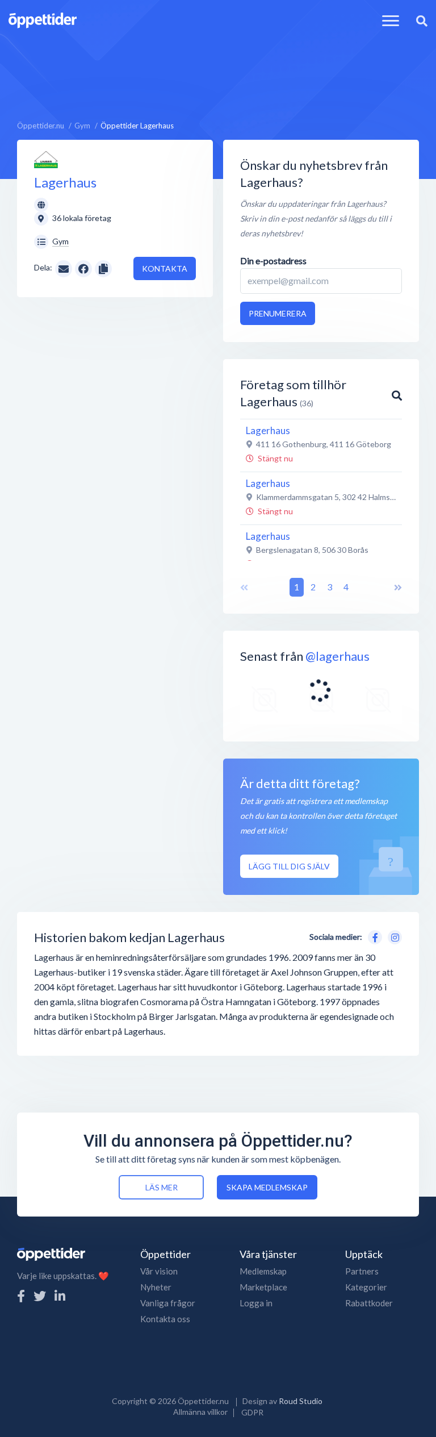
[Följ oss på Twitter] (39, 1295)
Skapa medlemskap (267, 1187)
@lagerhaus (337, 656)
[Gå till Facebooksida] (373, 936)
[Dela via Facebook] (83, 268)
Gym (60, 241)
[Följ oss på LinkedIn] (59, 1295)
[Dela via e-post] (63, 267)
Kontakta (164, 268)
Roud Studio (300, 1401)
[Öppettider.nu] (43, 19)
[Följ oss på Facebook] (21, 1295)
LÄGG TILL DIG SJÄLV (289, 866)
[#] (264, 700)
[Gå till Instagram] (393, 936)
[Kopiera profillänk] (103, 267)
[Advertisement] (218, 66)
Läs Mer (161, 1187)
